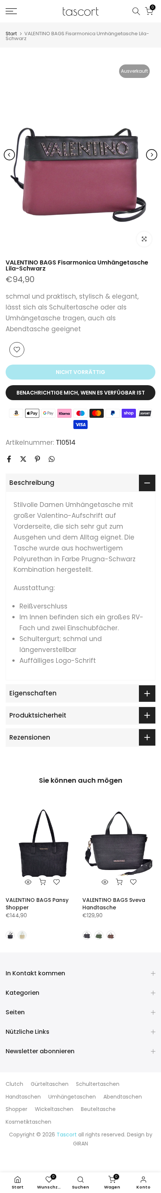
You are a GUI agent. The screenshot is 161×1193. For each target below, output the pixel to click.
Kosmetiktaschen (28, 1122)
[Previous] (9, 154)
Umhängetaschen (72, 1096)
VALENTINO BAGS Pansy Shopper (37, 903)
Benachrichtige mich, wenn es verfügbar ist (80, 392)
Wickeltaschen (54, 1109)
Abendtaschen (122, 1096)
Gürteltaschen (50, 1084)
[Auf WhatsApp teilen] (51, 459)
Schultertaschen (97, 1084)
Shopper (16, 1109)
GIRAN (80, 1143)
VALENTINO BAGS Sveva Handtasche (113, 903)
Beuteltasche (98, 1109)
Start (11, 33)
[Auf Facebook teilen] (9, 459)
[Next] (151, 154)
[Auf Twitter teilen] (23, 459)
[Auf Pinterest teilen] (37, 459)
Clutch (14, 1084)
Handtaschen (23, 1096)
